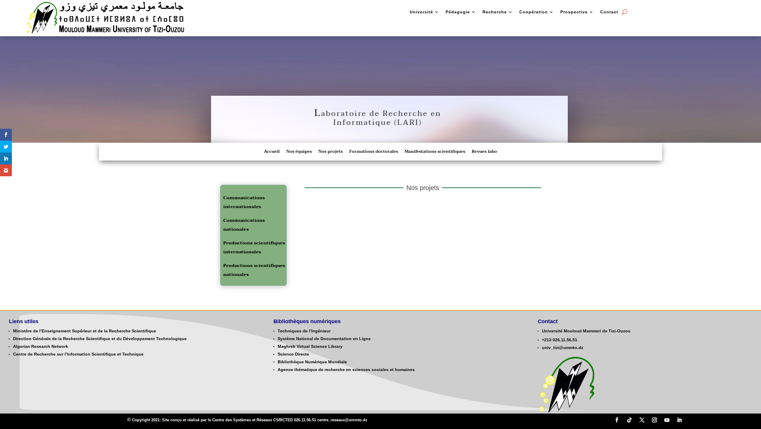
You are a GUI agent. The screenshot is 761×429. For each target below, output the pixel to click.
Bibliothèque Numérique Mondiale (312, 361)
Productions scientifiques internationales (254, 247)
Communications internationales (244, 202)
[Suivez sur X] (642, 420)
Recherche (494, 12)
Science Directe (293, 354)
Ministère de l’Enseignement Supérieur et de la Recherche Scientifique (84, 331)
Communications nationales (244, 224)
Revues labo (484, 152)
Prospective (574, 12)
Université (421, 12)
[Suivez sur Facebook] (617, 420)
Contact (609, 12)
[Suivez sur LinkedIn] (679, 420)
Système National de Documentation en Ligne (324, 338)
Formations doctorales (373, 152)
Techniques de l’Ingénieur (304, 331)
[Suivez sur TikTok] (629, 420)
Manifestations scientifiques (435, 152)
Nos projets (330, 152)
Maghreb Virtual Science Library (310, 346)
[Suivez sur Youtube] (667, 420)
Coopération (533, 12)
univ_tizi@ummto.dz (562, 347)
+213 (546, 339)
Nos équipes (299, 152)
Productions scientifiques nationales (254, 270)
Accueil (272, 152)
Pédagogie (458, 12)
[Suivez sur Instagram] (654, 420)
